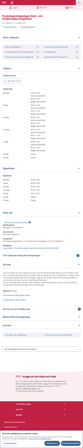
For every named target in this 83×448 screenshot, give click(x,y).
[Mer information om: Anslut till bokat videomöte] (77, 47)
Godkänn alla (52, 443)
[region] (41, 439)
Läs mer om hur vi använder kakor (40, 439)
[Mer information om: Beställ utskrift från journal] (77, 57)
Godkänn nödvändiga (71, 443)
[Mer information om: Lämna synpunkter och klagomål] (38, 57)
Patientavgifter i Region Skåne (14, 300)
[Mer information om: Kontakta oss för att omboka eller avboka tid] (38, 52)
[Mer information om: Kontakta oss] (77, 52)
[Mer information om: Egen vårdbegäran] (38, 47)
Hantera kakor (10, 443)
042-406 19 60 (13, 81)
